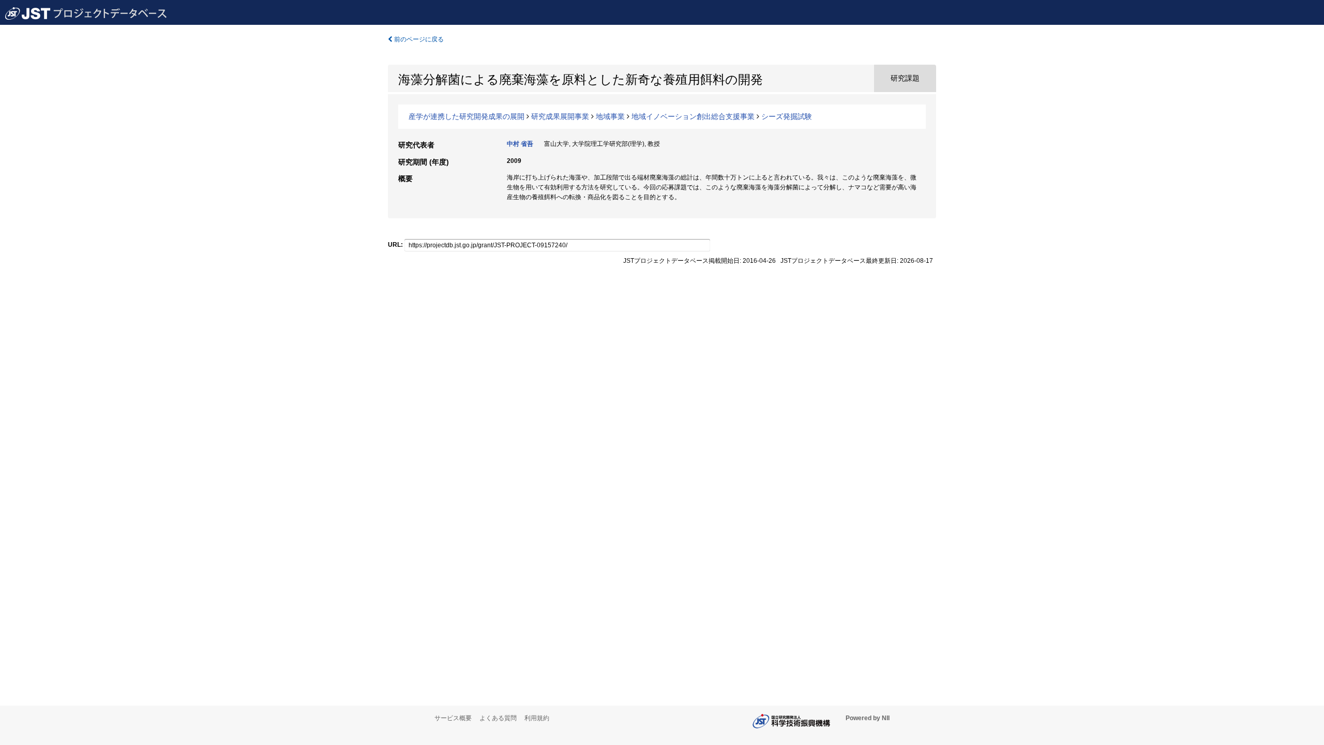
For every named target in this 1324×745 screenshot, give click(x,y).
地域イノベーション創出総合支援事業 (693, 116)
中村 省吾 (520, 143)
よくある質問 (498, 718)
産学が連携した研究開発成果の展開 (466, 116)
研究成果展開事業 (560, 116)
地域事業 (610, 116)
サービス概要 (453, 718)
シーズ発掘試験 (786, 116)
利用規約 (536, 718)
